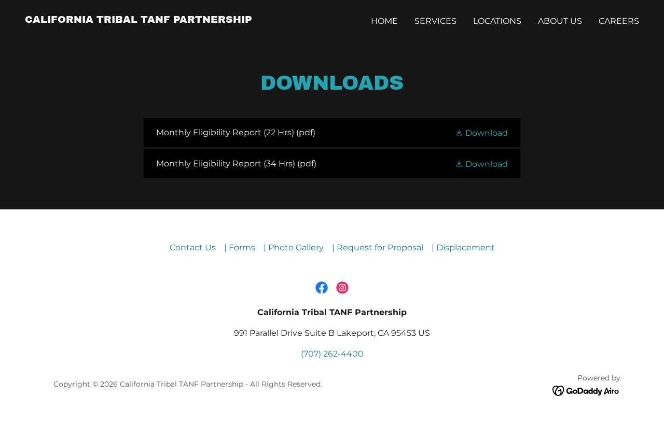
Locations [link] (497, 21)
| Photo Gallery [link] (294, 247)
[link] (138, 20)
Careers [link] (619, 21)
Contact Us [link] (193, 247)
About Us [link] (560, 21)
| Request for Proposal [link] (377, 247)
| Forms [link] (239, 247)
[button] (481, 132)
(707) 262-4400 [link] (332, 354)
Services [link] (435, 21)
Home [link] (384, 21)
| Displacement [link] (463, 247)
